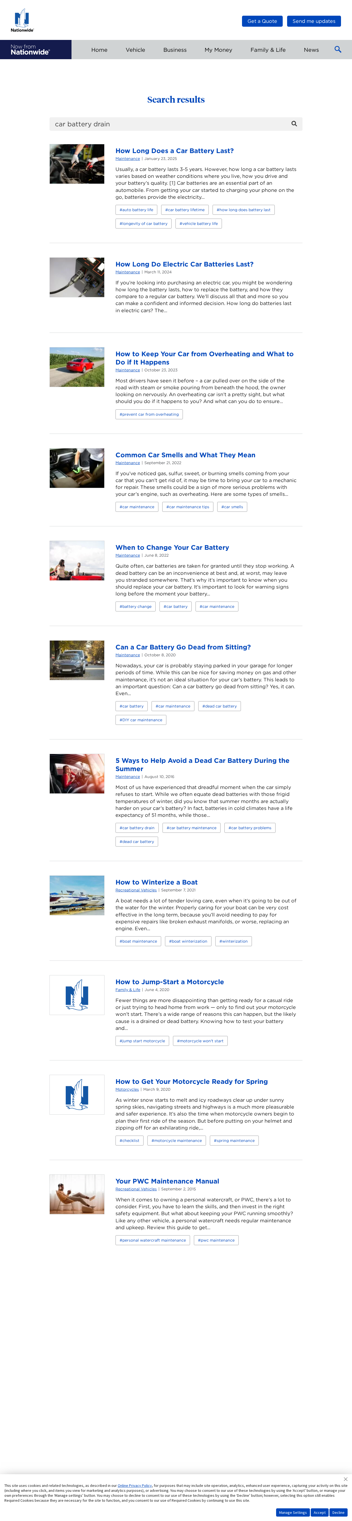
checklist (130, 1140)
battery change (137, 606)
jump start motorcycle (143, 1041)
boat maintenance (139, 941)
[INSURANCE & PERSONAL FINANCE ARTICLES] (30, 49)
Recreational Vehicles (136, 890)
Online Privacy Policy (135, 1485)
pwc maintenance (218, 1240)
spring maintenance (236, 1140)
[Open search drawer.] (338, 49)
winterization (235, 941)
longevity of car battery (144, 223)
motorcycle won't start (202, 1041)
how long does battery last (245, 210)
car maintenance (138, 507)
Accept (320, 1512)
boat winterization (189, 941)
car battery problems (251, 828)
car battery (177, 606)
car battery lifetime (186, 210)
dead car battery (221, 706)
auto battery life (137, 210)
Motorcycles (127, 1089)
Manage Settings (293, 1512)
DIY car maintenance (142, 720)
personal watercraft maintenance (154, 1240)
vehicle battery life (200, 223)
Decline (338, 1512)
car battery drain (138, 828)
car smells (233, 507)
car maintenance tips (189, 507)
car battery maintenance (192, 828)
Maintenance (128, 158)
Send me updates (314, 21)
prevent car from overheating (150, 414)
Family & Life (128, 989)
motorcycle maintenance (178, 1140)
